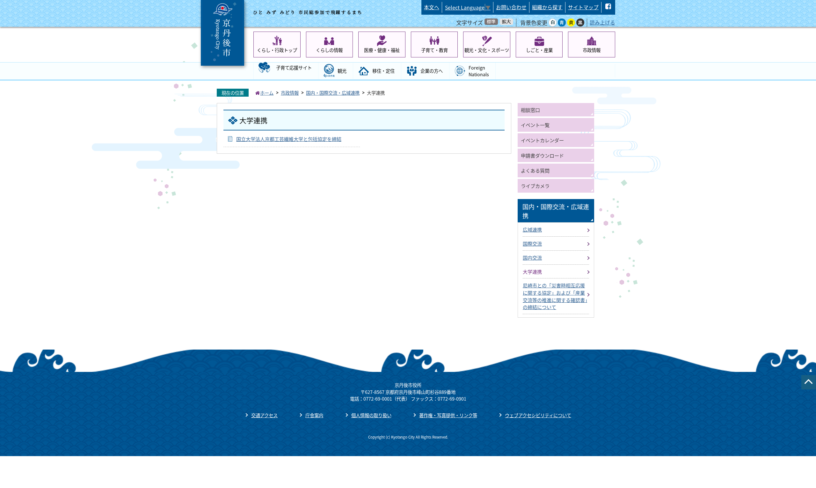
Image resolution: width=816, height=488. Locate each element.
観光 (342, 70)
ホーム (266, 92)
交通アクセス (264, 415)
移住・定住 (383, 70)
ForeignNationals (479, 71)
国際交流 (532, 243)
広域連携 (532, 229)
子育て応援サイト (294, 67)
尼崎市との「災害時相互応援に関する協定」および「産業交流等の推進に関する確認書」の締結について (555, 296)
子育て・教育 (434, 50)
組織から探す (547, 7)
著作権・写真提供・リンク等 (448, 415)
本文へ (431, 7)
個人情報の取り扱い (371, 415)
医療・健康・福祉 (382, 50)
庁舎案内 (314, 415)
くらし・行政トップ (277, 50)
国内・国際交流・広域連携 (333, 92)
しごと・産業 (539, 50)
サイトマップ (583, 7)
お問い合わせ (511, 7)
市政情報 (592, 50)
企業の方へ (431, 70)
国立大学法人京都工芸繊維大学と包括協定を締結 (288, 138)
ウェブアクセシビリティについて (538, 415)
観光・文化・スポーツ (486, 50)
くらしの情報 (329, 50)
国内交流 (532, 257)
